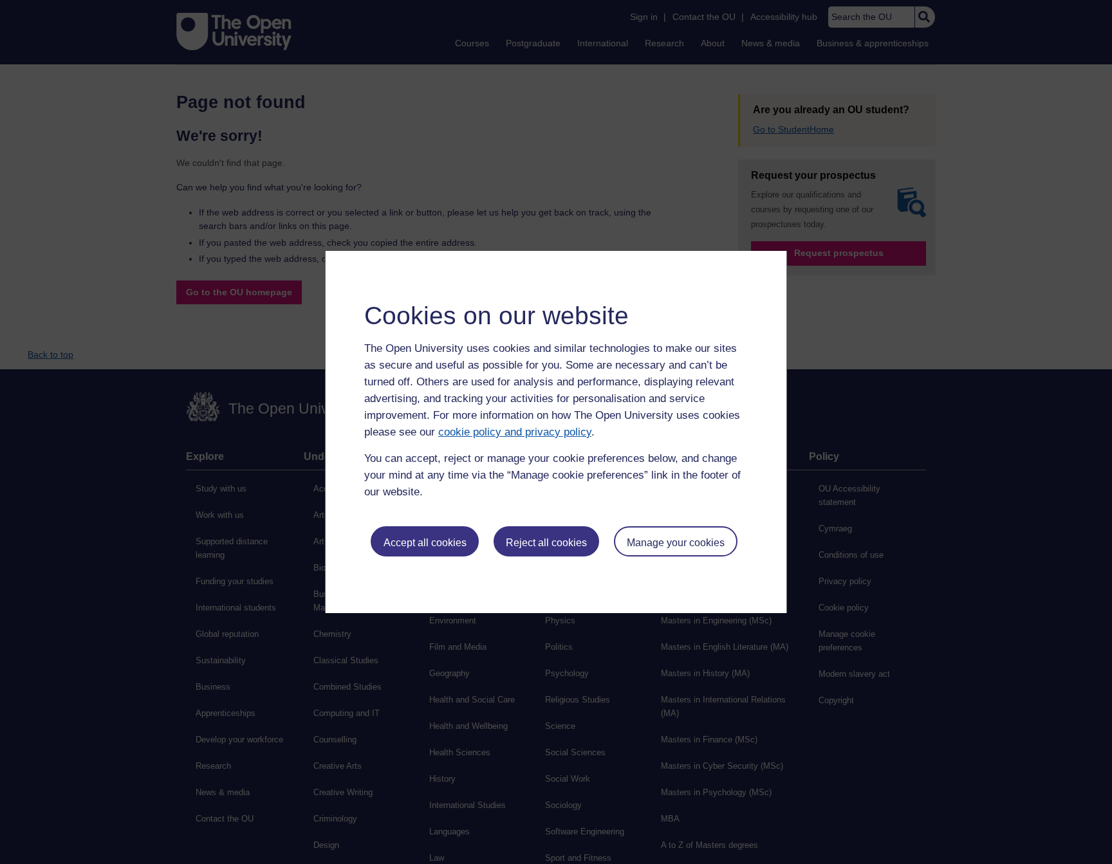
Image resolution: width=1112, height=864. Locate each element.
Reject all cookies (546, 542)
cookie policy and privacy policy (514, 432)
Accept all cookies (425, 542)
